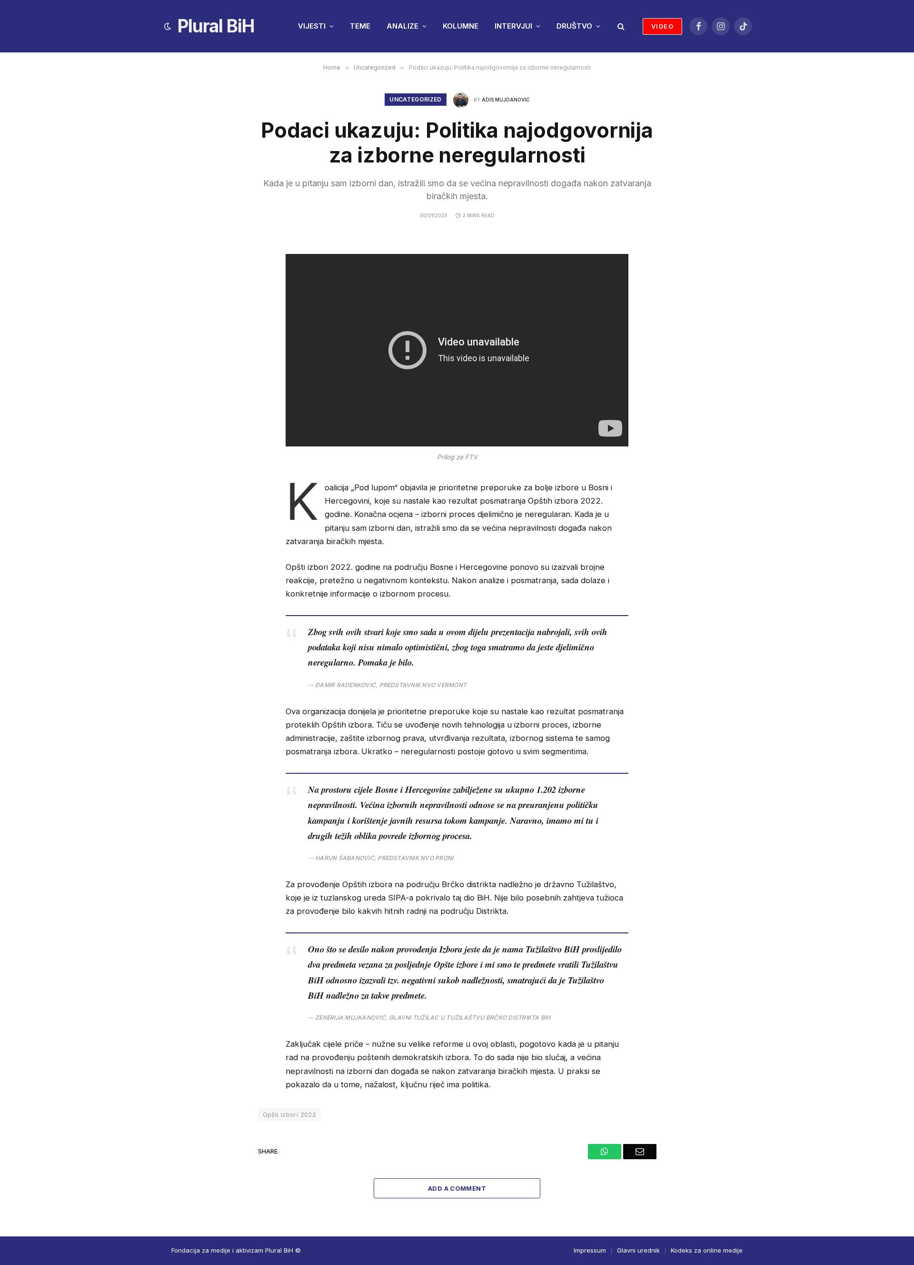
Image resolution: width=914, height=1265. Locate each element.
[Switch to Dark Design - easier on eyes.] (167, 26)
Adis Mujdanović (505, 99)
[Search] (620, 26)
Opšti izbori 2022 (290, 1114)
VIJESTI (312, 25)
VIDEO (662, 26)
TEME (360, 25)
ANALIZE (402, 25)
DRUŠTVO (574, 25)
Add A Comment (457, 1188)
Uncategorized (415, 99)
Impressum (590, 1250)
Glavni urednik (638, 1250)
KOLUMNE (460, 25)
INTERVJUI (513, 25)
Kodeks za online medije (707, 1250)
